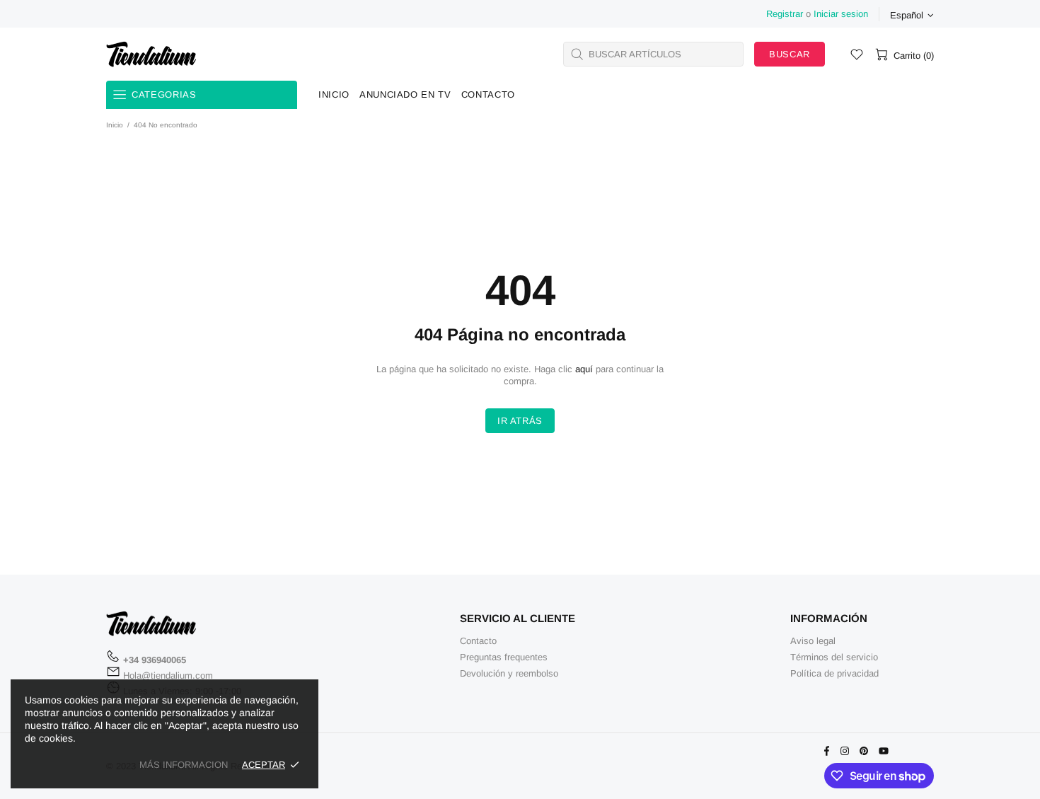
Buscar (789, 54)
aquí (584, 369)
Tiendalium (151, 54)
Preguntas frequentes (504, 657)
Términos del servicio (834, 657)
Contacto (478, 641)
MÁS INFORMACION (183, 764)
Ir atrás (520, 420)
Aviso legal (813, 641)
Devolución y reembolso (509, 673)
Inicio (114, 125)
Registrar (784, 13)
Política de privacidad (834, 673)
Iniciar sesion (841, 13)
